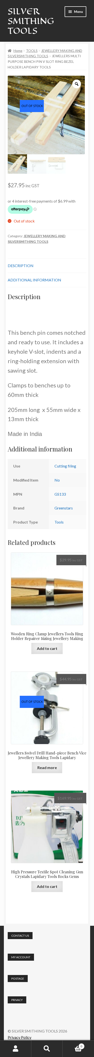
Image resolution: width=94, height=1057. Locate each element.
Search (47, 1049)
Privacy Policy (19, 1037)
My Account (15, 1049)
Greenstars (63, 508)
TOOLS (32, 51)
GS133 (60, 494)
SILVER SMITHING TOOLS (31, 21)
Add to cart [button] (47, 648)
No (57, 480)
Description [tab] (21, 265)
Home (17, 51)
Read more (47, 767)
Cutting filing (65, 466)
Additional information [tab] (34, 280)
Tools (59, 522)
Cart (72, 1044)
